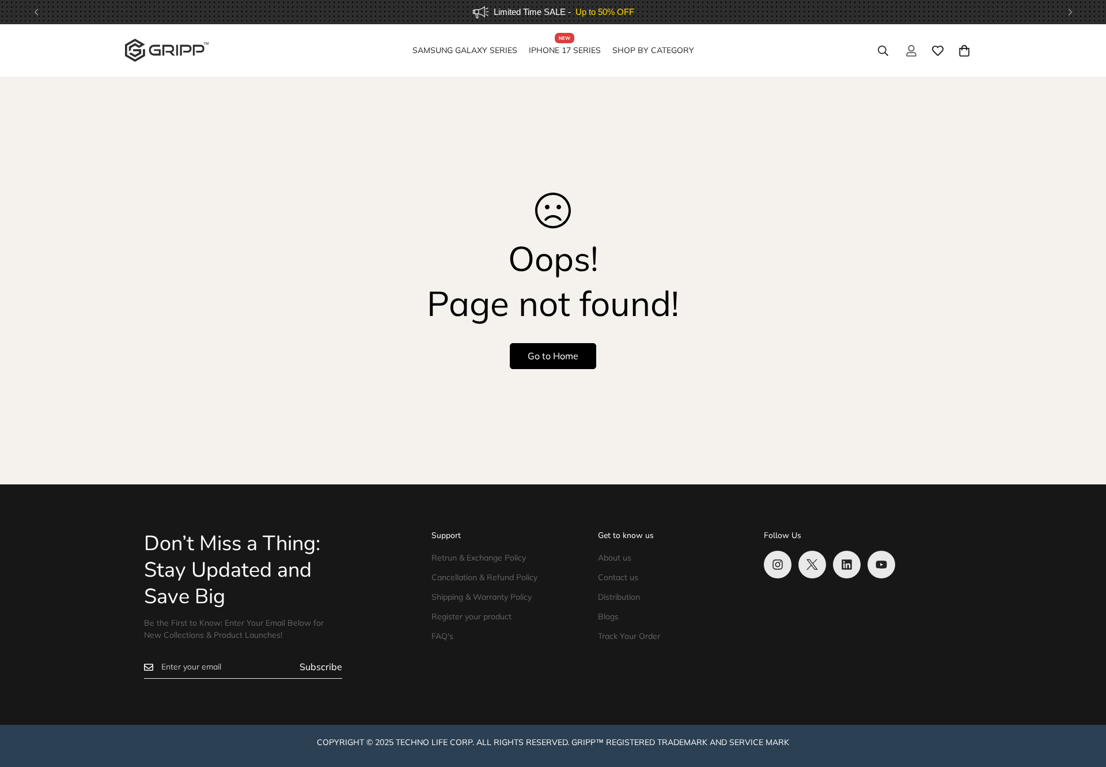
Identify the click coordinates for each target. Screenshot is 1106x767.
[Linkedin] (847, 564)
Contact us (618, 577)
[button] (964, 50)
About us (614, 557)
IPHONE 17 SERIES (565, 50)
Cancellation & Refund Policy (484, 577)
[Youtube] (881, 564)
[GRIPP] (167, 51)
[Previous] (36, 12)
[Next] (1070, 12)
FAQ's (442, 636)
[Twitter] (812, 564)
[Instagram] (777, 564)
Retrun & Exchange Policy (478, 557)
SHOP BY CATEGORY (653, 50)
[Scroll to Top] (1083, 704)
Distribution (619, 597)
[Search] (883, 50)
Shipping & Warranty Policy (481, 597)
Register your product (471, 616)
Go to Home (553, 356)
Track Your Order (629, 636)
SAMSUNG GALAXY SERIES (464, 50)
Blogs (608, 616)
